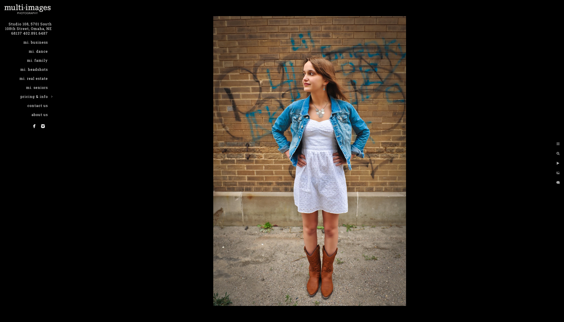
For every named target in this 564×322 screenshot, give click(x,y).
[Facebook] (34, 126)
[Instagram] (43, 126)
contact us (37, 105)
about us (40, 114)
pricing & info (34, 96)
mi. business (35, 42)
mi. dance (38, 51)
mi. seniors (37, 87)
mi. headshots (34, 69)
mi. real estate (33, 78)
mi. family (37, 60)
